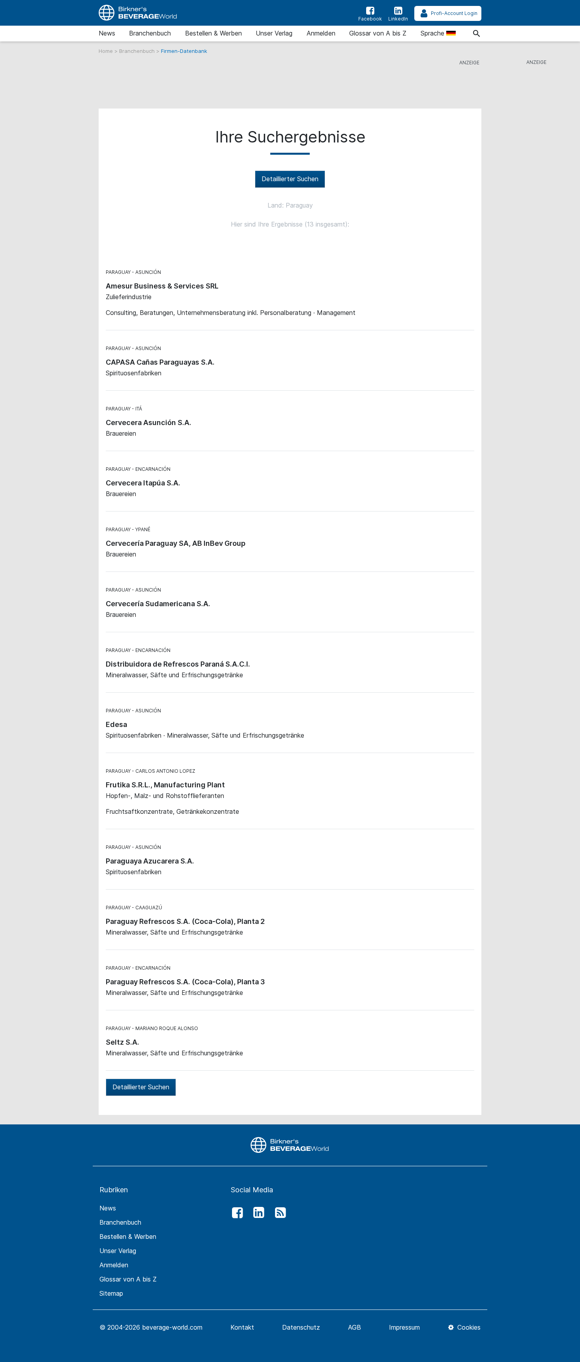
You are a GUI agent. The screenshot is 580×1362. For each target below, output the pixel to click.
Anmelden (321, 33)
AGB (354, 1327)
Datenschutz (301, 1327)
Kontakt (242, 1327)
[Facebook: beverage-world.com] (235, 1212)
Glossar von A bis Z (377, 33)
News (107, 33)
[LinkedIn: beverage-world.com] (257, 1212)
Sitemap (111, 1293)
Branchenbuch (150, 33)
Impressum (404, 1327)
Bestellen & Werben (213, 33)
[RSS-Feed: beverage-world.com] (278, 1212)
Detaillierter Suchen (290, 179)
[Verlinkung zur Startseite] (138, 13)
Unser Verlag (274, 33)
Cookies (468, 1327)
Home (106, 51)
